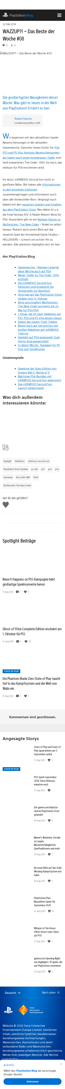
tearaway (8, 477)
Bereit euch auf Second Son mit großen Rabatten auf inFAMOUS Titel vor (38, 329)
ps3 (43, 469)
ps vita (34, 469)
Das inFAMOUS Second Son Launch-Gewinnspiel (35, 386)
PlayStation (21, 15)
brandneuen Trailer (43, 157)
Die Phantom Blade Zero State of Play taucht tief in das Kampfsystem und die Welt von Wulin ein (31, 683)
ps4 (50, 469)
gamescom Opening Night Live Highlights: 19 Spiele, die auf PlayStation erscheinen (48, 962)
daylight (7, 461)
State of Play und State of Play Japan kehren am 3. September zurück (47, 750)
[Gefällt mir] (25, 592)
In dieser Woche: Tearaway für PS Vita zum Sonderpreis (39, 347)
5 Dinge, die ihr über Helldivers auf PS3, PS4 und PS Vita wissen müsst (40, 316)
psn (57, 469)
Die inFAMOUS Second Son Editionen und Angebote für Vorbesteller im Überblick (36, 287)
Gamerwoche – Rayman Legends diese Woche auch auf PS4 (38, 269)
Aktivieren (32, 1081)
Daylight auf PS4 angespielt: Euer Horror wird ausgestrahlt (39, 339)
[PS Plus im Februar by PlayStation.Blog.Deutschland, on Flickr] (32, 422)
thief (35, 477)
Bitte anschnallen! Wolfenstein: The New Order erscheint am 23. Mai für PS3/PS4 (38, 306)
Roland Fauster (23, 118)
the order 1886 (23, 477)
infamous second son (38, 461)
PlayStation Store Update (15, 469)
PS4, (57, 147)
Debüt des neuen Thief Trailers (37, 322)
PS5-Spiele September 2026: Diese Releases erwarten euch (45, 780)
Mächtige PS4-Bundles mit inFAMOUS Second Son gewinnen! (39, 378)
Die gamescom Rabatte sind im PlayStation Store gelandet (46, 811)
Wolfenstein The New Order (17, 485)
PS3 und (8, 152)
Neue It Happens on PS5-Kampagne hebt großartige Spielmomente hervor (29, 581)
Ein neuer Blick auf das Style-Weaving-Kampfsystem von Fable (48, 871)
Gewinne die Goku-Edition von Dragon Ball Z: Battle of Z (37, 370)
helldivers (20, 461)
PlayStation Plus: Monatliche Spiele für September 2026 (44, 901)
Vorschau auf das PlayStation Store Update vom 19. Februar (40, 296)
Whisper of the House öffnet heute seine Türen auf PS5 (46, 931)
